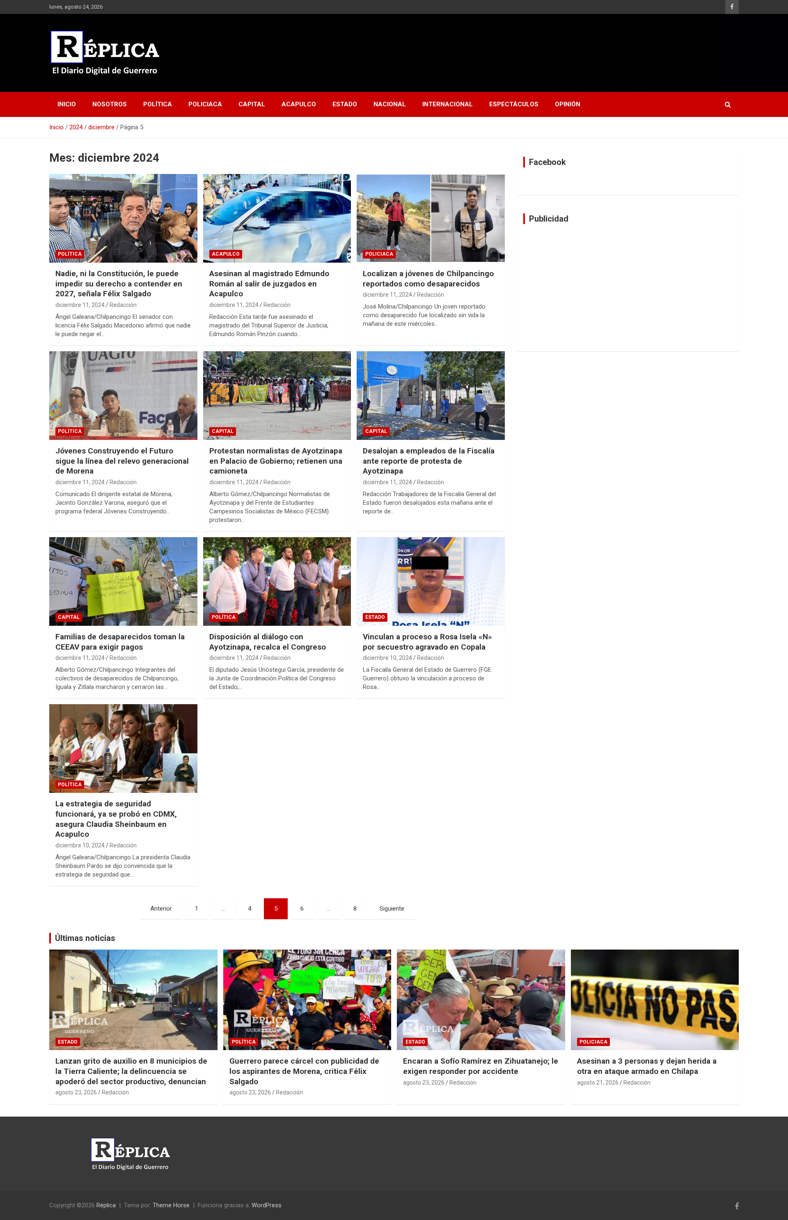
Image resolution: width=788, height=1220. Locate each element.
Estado (344, 104)
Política (157, 104)
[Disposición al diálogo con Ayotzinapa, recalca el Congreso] (277, 581)
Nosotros (109, 104)
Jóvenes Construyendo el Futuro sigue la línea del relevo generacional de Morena (122, 461)
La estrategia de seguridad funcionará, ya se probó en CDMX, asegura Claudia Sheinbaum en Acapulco (116, 819)
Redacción (123, 305)
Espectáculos (513, 104)
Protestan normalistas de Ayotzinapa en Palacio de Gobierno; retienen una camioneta (275, 461)
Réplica (106, 1205)
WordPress (267, 1205)
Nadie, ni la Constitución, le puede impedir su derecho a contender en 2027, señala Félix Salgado (118, 283)
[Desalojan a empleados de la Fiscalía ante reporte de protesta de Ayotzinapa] (430, 395)
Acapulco (299, 104)
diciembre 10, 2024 (387, 658)
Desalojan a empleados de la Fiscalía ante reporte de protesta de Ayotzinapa (429, 461)
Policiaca (205, 104)
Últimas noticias (85, 938)
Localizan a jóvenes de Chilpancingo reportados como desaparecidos (428, 278)
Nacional (389, 104)
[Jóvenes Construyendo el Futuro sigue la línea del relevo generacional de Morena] (123, 395)
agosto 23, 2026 (76, 1092)
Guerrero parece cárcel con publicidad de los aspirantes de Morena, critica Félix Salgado (304, 1071)
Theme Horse (171, 1205)
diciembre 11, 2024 (80, 305)
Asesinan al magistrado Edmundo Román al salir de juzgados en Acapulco (269, 283)
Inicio (66, 104)
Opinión (567, 104)
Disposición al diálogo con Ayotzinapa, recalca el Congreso (267, 642)
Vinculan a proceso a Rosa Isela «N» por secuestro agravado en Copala (427, 642)
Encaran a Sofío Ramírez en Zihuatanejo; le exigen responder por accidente (480, 1066)
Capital (251, 104)
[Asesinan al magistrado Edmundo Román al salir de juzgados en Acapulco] (277, 218)
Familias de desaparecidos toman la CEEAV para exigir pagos (120, 642)
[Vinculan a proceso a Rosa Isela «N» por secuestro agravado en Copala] (430, 581)
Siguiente (392, 908)
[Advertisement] (628, 287)
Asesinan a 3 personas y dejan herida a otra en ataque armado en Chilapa (647, 1066)
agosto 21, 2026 (597, 1082)
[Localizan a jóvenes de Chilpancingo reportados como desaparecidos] (430, 218)
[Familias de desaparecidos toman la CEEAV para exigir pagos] (123, 581)
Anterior (161, 908)
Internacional (447, 104)
